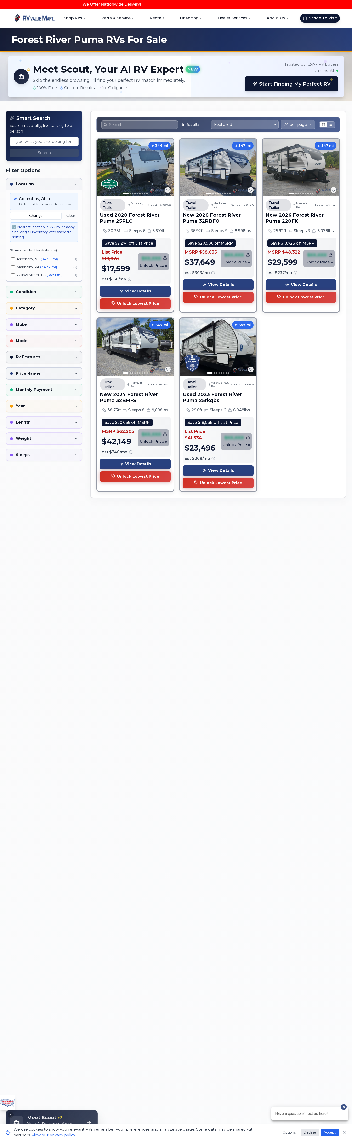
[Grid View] (323, 124)
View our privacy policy (53, 1135)
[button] (176, 76)
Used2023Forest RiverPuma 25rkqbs (212, 397)
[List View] (330, 124)
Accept (330, 1132)
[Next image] (167, 167)
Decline (309, 1132)
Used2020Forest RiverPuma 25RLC (129, 218)
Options (289, 1132)
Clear (70, 216)
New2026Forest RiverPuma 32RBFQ (212, 218)
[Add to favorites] (168, 190)
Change (36, 216)
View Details (138, 291)
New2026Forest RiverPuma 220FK (295, 218)
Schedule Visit (323, 18)
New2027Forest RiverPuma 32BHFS (129, 397)
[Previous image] (103, 167)
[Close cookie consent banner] (344, 1132)
